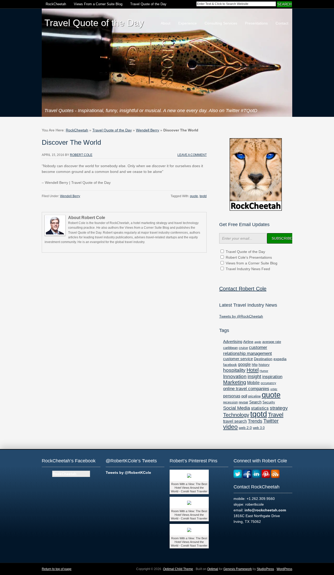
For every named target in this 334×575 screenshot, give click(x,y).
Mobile (253, 382)
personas (231, 396)
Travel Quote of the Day (148, 4)
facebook (230, 365)
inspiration (272, 376)
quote (194, 196)
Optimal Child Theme (178, 569)
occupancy (268, 383)
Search (255, 402)
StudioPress (265, 569)
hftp (255, 365)
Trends (255, 421)
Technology (236, 415)
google (244, 364)
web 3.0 (259, 428)
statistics (260, 408)
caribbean (230, 348)
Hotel (253, 370)
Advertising (232, 342)
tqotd (203, 196)
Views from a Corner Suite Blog (251, 263)
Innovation (235, 376)
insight (254, 376)
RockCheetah (56, 4)
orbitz (273, 389)
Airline (248, 342)
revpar (243, 402)
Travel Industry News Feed (248, 269)
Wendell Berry (147, 130)
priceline (254, 396)
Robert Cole (81, 155)
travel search (235, 421)
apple (257, 341)
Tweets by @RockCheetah (241, 316)
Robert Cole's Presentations (249, 257)
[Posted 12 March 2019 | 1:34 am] (189, 502)
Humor (264, 370)
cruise (243, 348)
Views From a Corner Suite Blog (98, 4)
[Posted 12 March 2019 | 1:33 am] (189, 529)
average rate (271, 342)
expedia (280, 359)
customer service (238, 359)
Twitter (271, 421)
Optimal (212, 569)
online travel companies (246, 388)
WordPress (284, 569)
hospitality (234, 370)
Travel (275, 414)
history (264, 364)
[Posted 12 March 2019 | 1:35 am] (189, 475)
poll (244, 396)
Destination (263, 359)
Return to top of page (56, 569)
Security (269, 402)
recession (230, 402)
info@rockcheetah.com (265, 510)
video (230, 426)
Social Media (236, 408)
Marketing (234, 382)
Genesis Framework (237, 569)
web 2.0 (245, 428)
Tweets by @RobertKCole (128, 472)
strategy (279, 408)
